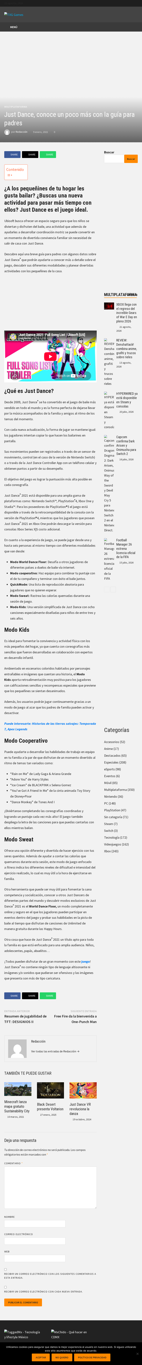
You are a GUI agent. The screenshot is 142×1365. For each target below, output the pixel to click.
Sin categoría (113, 817)
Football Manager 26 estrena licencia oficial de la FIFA (125, 548)
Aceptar (41, 1357)
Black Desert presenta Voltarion (50, 1106)
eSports (109, 769)
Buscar (109, 152)
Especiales (111, 762)
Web (7, 1251)
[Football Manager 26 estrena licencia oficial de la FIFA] (109, 541)
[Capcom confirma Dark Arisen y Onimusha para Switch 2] (109, 437)
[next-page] (113, 589)
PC (106, 803)
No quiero (61, 1357)
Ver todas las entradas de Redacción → (55, 1051)
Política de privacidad (92, 1357)
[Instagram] (136, 3)
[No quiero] (137, 1354)
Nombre (9, 1216)
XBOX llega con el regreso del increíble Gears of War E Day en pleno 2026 (126, 312)
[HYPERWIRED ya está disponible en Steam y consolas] (109, 394)
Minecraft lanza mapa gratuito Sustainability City (16, 1106)
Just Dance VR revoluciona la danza (80, 1109)
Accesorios (111, 742)
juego (85, 961)
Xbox (107, 851)
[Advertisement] (50, 305)
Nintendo (110, 796)
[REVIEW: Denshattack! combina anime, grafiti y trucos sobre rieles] (109, 341)
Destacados (112, 755)
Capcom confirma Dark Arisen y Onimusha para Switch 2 (126, 445)
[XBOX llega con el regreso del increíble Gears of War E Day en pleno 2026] (109, 305)
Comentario (13, 1163)
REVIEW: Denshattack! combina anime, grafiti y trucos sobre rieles (126, 348)
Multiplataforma (15, 106)
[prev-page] (107, 589)
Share (14, 154)
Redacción (21, 132)
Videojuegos (112, 844)
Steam (108, 824)
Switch (108, 830)
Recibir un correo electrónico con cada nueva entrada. (43, 1291)
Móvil (107, 783)
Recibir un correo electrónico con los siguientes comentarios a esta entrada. (50, 1275)
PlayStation (112, 810)
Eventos (109, 776)
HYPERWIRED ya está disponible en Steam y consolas (127, 400)
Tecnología (111, 837)
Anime (108, 749)
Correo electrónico (18, 1234)
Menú (13, 27)
